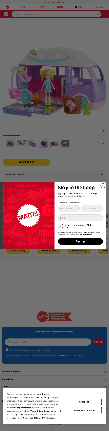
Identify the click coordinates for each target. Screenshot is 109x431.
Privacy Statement (22, 407)
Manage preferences (84, 410)
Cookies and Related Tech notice (38, 418)
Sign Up (80, 241)
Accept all (84, 402)
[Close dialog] (103, 185)
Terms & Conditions (39, 411)
